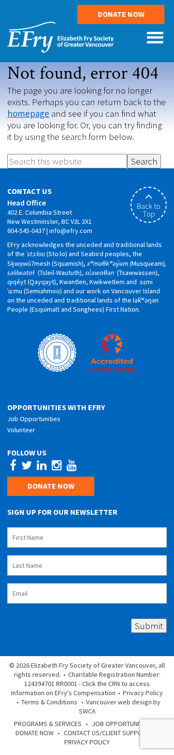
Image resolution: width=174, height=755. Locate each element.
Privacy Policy (143, 692)
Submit (149, 625)
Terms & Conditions (49, 702)
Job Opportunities (33, 418)
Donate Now (121, 14)
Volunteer (21, 430)
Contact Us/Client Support (107, 732)
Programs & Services (48, 723)
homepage (28, 113)
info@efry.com (70, 230)
